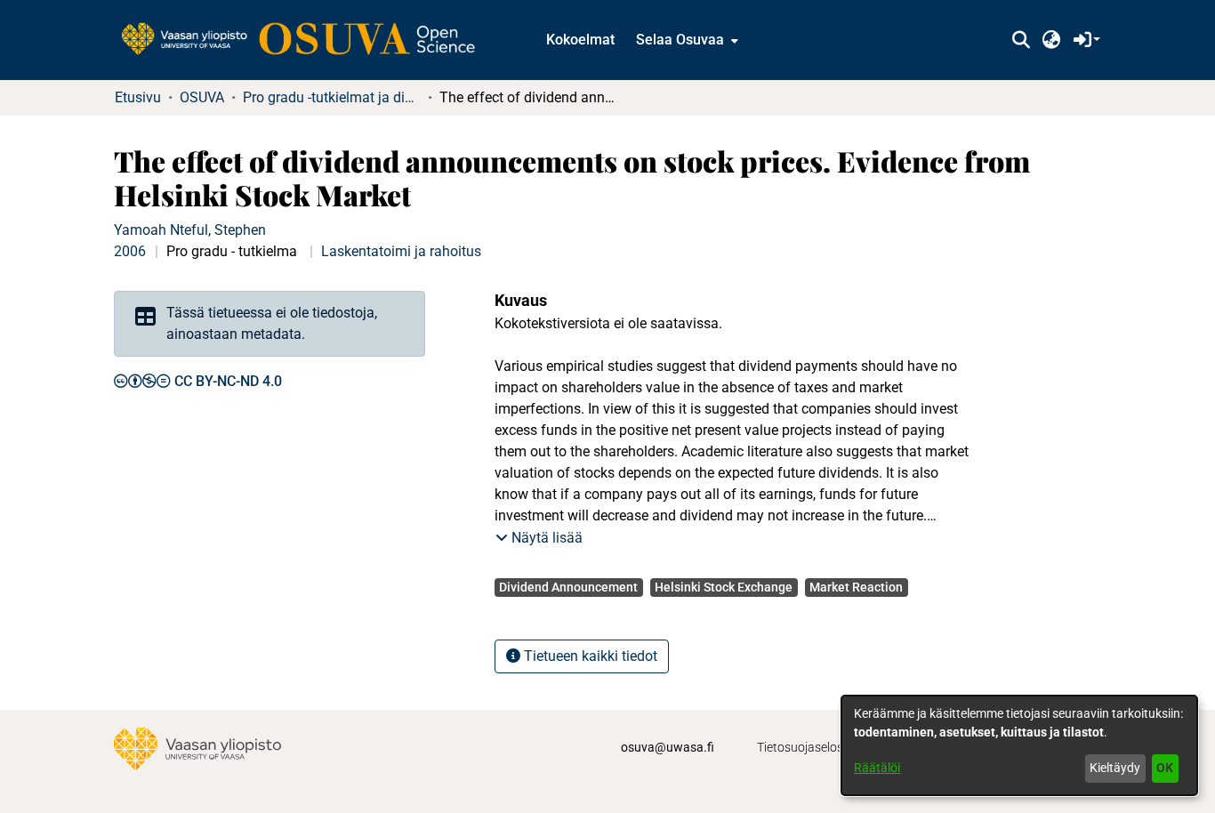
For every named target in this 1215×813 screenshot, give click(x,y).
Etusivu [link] (138, 97)
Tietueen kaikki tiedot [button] (588, 656)
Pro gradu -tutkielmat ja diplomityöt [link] (332, 97)
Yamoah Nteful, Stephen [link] (190, 229)
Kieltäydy (1115, 768)
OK (1164, 768)
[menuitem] (685, 40)
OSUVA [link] (202, 97)
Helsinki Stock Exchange (724, 587)
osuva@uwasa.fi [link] (667, 747)
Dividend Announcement (568, 587)
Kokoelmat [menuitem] (580, 39)
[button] (1021, 40)
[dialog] (1019, 745)
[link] (307, 40)
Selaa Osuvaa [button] (680, 39)
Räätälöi (877, 768)
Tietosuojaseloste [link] (805, 747)
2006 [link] (130, 251)
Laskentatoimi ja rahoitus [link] (401, 251)
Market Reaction (856, 587)
